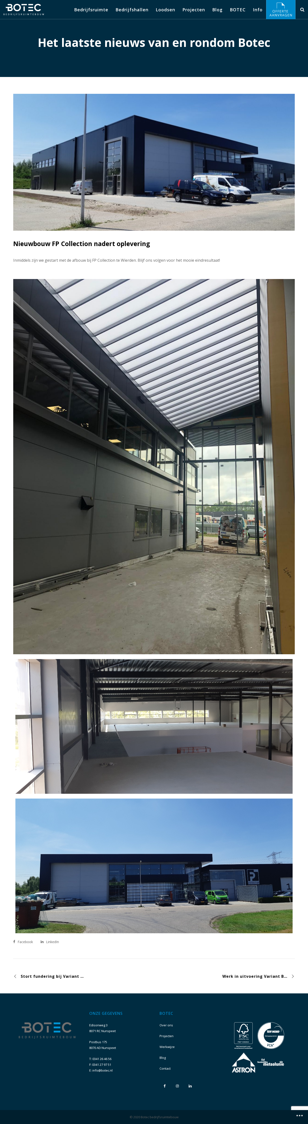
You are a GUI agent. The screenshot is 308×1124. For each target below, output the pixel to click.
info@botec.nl (102, 1070)
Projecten (166, 1036)
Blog (163, 1057)
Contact (165, 1068)
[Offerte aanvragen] (280, 9)
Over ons (166, 1025)
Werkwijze (167, 1047)
